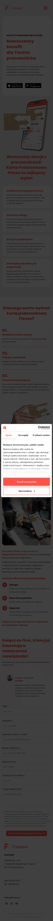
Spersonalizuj (25, 491)
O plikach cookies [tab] (41, 435)
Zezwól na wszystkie (26, 482)
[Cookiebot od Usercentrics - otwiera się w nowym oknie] (38, 427)
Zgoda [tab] (8, 435)
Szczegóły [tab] (23, 435)
